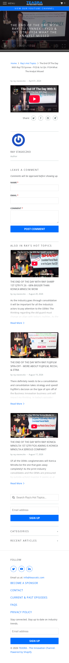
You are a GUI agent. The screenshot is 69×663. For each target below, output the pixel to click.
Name (14, 182)
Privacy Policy (21, 612)
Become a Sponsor (24, 583)
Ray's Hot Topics (28, 63)
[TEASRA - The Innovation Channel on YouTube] (22, 569)
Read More (16, 322)
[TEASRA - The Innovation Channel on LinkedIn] (30, 569)
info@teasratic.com (34, 577)
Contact (16, 590)
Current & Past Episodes (28, 597)
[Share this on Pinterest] (47, 118)
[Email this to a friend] (55, 118)
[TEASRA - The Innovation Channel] (34, 3)
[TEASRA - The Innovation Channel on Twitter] (14, 569)
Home (14, 63)
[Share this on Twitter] (33, 118)
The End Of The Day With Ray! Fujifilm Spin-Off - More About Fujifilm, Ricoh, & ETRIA (34, 366)
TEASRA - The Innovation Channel (37, 647)
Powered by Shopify (21, 652)
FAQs (13, 605)
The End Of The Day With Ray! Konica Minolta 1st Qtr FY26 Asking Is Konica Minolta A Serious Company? (34, 445)
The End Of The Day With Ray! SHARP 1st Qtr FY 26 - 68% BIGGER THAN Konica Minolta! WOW (32, 285)
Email (14, 195)
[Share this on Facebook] (40, 118)
